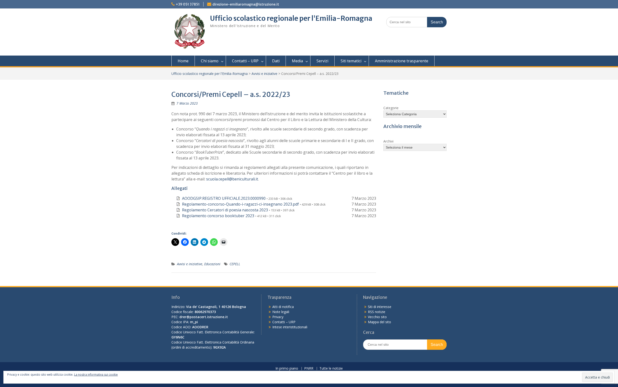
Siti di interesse (379, 306)
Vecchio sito (377, 317)
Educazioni (212, 264)
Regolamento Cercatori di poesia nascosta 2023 (225, 210)
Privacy (277, 317)
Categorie (391, 108)
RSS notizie (376, 311)
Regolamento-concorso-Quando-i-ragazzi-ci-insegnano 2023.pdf (240, 204)
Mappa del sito (379, 322)
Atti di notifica (283, 306)
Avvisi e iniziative (264, 73)
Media (297, 61)
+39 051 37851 (188, 4)
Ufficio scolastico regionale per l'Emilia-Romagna (291, 18)
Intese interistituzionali (289, 327)
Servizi (322, 61)
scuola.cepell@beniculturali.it (232, 179)
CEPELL (235, 264)
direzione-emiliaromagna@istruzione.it (245, 4)
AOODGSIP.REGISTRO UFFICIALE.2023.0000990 (224, 198)
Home (183, 61)
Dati (276, 61)
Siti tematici (351, 61)
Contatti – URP (245, 61)
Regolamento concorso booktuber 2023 (218, 215)
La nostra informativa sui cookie (96, 375)
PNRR (308, 368)
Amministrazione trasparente (401, 61)
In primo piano (286, 368)
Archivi (388, 141)
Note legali (280, 311)
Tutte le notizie (331, 368)
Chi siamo (209, 61)
